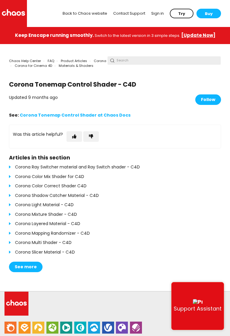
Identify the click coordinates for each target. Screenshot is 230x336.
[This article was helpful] (74, 136)
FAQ (51, 60)
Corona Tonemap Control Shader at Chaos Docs (75, 115)
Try (181, 13)
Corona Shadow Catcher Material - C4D (57, 195)
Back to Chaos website (85, 13)
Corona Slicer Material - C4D (45, 252)
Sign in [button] (157, 13)
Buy (209, 13)
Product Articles (74, 60)
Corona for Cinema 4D (33, 65)
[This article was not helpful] (91, 136)
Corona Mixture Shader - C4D (46, 214)
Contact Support (129, 13)
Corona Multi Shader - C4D (43, 242)
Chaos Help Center (25, 60)
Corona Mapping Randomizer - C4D (52, 233)
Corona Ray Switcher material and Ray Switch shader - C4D (77, 167)
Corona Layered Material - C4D (47, 224)
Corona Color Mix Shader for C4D (49, 177)
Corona (100, 60)
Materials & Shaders (76, 65)
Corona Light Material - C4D (44, 205)
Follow (208, 100)
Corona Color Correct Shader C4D (51, 186)
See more (26, 267)
